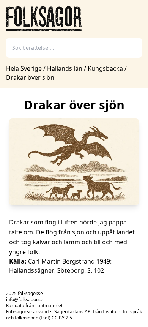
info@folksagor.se (24, 299)
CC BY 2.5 (62, 317)
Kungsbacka (105, 68)
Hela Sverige (24, 68)
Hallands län (64, 68)
